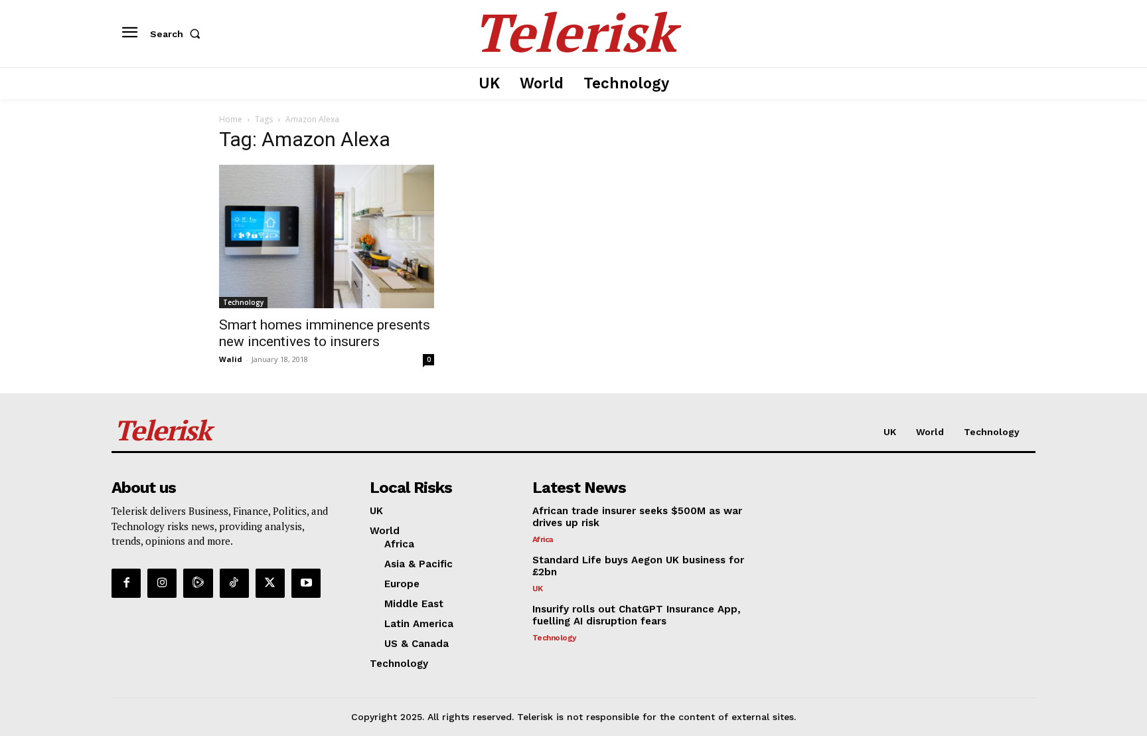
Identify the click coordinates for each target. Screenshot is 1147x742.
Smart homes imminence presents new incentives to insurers (324, 333)
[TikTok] (234, 583)
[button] (178, 34)
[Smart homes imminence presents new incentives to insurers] (326, 236)
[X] (270, 583)
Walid (230, 359)
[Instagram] (162, 583)
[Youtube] (306, 583)
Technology (243, 302)
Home (230, 119)
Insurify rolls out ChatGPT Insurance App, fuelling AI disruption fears (636, 615)
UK (537, 588)
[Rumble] (197, 583)
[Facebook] (126, 583)
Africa (543, 539)
